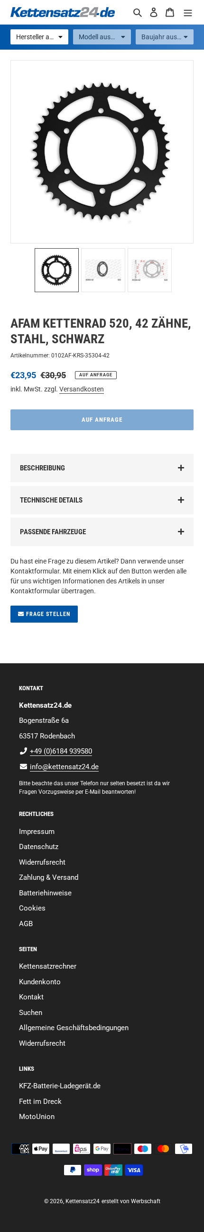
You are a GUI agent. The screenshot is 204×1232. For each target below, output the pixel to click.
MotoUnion (37, 1116)
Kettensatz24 (82, 1201)
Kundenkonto (40, 982)
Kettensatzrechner (47, 966)
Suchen (30, 1012)
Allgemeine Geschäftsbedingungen (74, 1028)
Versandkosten (81, 389)
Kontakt (31, 997)
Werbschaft (145, 1201)
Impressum (37, 831)
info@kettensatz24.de (64, 767)
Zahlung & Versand (48, 877)
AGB (26, 924)
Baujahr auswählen (167, 37)
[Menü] (188, 12)
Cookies (32, 908)
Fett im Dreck (40, 1101)
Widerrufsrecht (42, 862)
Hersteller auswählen (42, 37)
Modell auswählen (105, 37)
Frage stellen (47, 614)
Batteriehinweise (45, 893)
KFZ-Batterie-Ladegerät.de (60, 1086)
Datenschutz (38, 846)
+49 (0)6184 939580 (61, 751)
